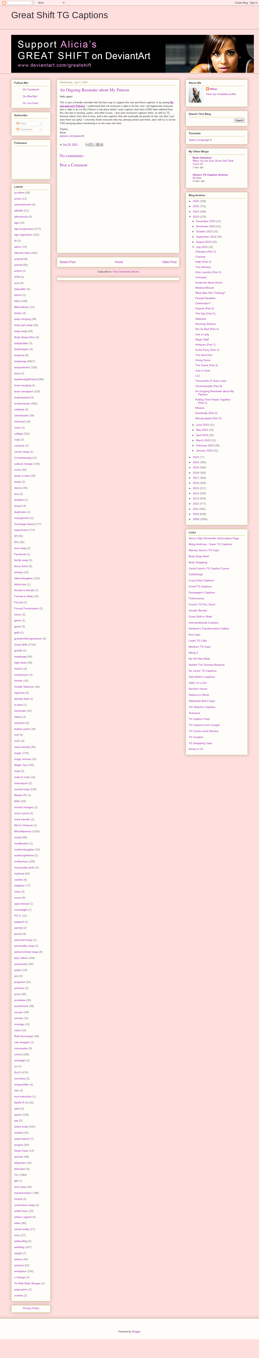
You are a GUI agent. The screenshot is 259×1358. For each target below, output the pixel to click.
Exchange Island (24, 524)
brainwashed (22, 397)
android (18, 258)
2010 (196, 514)
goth (17, 632)
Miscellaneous (22, 831)
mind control (21, 813)
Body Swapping (198, 562)
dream (18, 505)
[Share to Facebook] (98, 145)
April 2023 (202, 435)
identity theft (21, 698)
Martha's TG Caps (200, 646)
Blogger (136, 1331)
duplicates (20, 511)
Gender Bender (198, 610)
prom (17, 994)
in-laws (18, 704)
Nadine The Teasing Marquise (207, 664)
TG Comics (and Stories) (203, 731)
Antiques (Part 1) (205, 344)
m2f (16, 734)
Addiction (200, 318)
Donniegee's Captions (202, 592)
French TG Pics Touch (202, 604)
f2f (15, 536)
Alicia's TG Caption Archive (210, 174)
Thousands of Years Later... (211, 380)
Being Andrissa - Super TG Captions (210, 544)
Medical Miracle (204, 287)
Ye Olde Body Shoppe (27, 1283)
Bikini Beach (21, 307)
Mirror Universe (23, 825)
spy (16, 1120)
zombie (18, 1295)
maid (17, 771)
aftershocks (21, 216)
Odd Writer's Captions (202, 676)
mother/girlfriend (24, 855)
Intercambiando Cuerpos (203, 622)
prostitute (19, 1000)
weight (18, 1253)
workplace (20, 1271)
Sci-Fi (17, 1072)
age (16, 222)
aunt (17, 282)
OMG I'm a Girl (198, 682)
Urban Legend (22, 1217)
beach (18, 294)
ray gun (18, 1012)
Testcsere (194, 713)
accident (19, 192)
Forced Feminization (26, 608)
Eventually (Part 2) (206, 413)
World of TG (196, 749)
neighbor (19, 885)
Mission (199, 407)
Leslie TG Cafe (198, 640)
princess (19, 988)
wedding (19, 1247)
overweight (20, 909)
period (18, 933)
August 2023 (204, 241)
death (17, 481)
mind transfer (22, 819)
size (16, 1090)
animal (18, 264)
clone (17, 427)
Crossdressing (22, 457)
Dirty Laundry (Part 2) (208, 272)
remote (18, 1018)
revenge (19, 1024)
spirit (17, 1108)
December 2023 (206, 221)
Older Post (169, 262)
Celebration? (203, 303)
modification (21, 843)
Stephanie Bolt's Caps (202, 700)
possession (21, 963)
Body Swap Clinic (24, 337)
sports (18, 1114)
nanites (18, 879)
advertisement (22, 204)
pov (16, 975)
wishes (18, 1259)
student (18, 1132)
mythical (19, 873)
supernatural (21, 1138)
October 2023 (204, 231)
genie (17, 626)
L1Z (197, 375)
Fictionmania (196, 598)
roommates (21, 1048)
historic (18, 668)
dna (16, 493)
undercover (21, 1210)
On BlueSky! (30, 96)
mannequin (21, 783)
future (17, 614)
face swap (20, 548)
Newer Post (67, 262)
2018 (196, 472)
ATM (17, 276)
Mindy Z (193, 652)
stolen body (21, 1126)
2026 (196, 201)
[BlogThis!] (91, 145)
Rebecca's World (199, 694)
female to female (24, 590)
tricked (18, 1198)
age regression (23, 234)
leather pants (22, 728)
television (19, 1168)
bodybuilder (21, 343)
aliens (17, 246)
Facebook (20, 554)
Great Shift (20, 644)
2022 (196, 457)
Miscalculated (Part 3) (208, 418)
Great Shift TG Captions (59, 15)
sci (15, 1066)
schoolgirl (20, 1060)
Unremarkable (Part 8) (208, 386)
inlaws (18, 716)
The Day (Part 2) (205, 313)
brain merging (22, 385)
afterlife (18, 210)
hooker (18, 680)
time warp (20, 1186)
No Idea (197, 177)
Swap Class (21, 1150)
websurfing (20, 1241)
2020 (196, 462)
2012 (196, 503)
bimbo (18, 313)
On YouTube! (30, 103)
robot (17, 1030)
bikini (17, 300)
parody (18, 927)
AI (15, 240)
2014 (196, 493)
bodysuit (19, 355)
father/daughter (23, 578)
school (18, 1054)
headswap (20, 656)
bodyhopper (21, 349)
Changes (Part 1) (205, 251)
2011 (196, 508)
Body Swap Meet (199, 556)
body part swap (23, 325)
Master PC (20, 795)
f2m (16, 542)
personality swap (24, 945)
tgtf (16, 1180)
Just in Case (202, 370)
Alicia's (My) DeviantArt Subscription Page (214, 538)
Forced (18, 602)
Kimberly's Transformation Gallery (209, 628)
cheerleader (21, 415)
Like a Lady (202, 334)
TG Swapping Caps (200, 743)
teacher (18, 1156)
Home (119, 262)
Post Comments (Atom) (126, 271)
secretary (19, 1078)
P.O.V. (17, 915)
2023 (196, 216)
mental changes (23, 807)
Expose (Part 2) (204, 308)
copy (17, 439)
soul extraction (23, 1096)
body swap (20, 331)
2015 (196, 488)
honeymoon (21, 674)
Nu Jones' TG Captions (203, 670)
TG (16, 1174)
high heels (20, 662)
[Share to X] (94, 145)
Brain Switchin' (202, 157)
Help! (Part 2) (203, 261)
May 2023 (202, 429)
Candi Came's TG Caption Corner (209, 568)
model (18, 837)
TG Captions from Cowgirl (204, 724)
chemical (19, 421)
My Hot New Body (199, 658)
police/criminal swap (26, 951)
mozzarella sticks (24, 867)
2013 (196, 498)
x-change (19, 1277)
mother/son (21, 861)
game (17, 620)
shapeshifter (21, 1084)
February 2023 (205, 445)
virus (17, 1235)
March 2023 (203, 440)
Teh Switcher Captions (202, 706)
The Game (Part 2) (206, 365)
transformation (23, 1192)
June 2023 (203, 424)
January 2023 (204, 450)
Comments (26, 129)
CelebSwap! (196, 574)
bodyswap (20, 361)
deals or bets (22, 475)
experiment (21, 529)
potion (18, 970)
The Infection (203, 267)
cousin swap (21, 451)
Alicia (213, 88)
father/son (20, 584)
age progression (24, 228)
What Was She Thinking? (210, 292)
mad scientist (22, 746)
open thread (21, 903)
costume (19, 445)
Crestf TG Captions (200, 586)
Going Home (202, 360)
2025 (196, 206)
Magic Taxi (20, 764)
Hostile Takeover (24, 686)
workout (19, 1265)
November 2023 (206, 226)
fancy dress (21, 566)
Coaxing (200, 256)
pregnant (19, 981)
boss (17, 373)
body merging (22, 318)
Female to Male (23, 596)
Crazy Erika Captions (201, 580)
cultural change (23, 463)
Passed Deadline (205, 298)
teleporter (20, 1162)
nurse (17, 897)
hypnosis (19, 692)
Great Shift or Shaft (200, 616)
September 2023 (206, 236)
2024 (196, 211)
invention (19, 722)
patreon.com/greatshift (72, 136)
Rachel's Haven (198, 688)
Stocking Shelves (205, 323)
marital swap (21, 789)
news (17, 891)
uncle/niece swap (24, 1205)
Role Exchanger (23, 1036)
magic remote (22, 759)
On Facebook (31, 89)
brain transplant (23, 391)
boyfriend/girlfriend (25, 379)
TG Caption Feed (199, 718)
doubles (19, 499)
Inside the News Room (208, 282)
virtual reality (21, 1229)
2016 (196, 482)
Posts (22, 123)
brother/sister (22, 403)
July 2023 (202, 246)
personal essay (23, 939)
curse (17, 469)
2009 (196, 519)
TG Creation (196, 737)
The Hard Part (203, 355)
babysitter (20, 289)
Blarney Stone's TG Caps (204, 550)
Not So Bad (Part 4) (207, 329)
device (18, 487)
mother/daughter (24, 849)
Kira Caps (194, 634)
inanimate (20, 710)
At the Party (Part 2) (207, 349)
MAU (17, 801)
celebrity (19, 409)
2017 (196, 477)
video (17, 1223)
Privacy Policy (31, 1308)
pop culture (21, 957)
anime (18, 270)
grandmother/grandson (28, 638)
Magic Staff (202, 339)
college (18, 433)
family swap (21, 560)
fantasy (18, 572)
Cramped (200, 277)
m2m (17, 740)
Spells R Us (21, 1102)
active (17, 198)
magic (17, 753)
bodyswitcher (22, 367)
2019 (196, 467)
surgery (18, 1144)
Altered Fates (22, 252)
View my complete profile (221, 94)
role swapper (22, 1042)
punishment (21, 1006)
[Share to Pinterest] (102, 145)
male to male (22, 777)
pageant (19, 921)
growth (18, 650)
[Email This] (87, 145)
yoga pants (20, 1289)
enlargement (21, 518)
